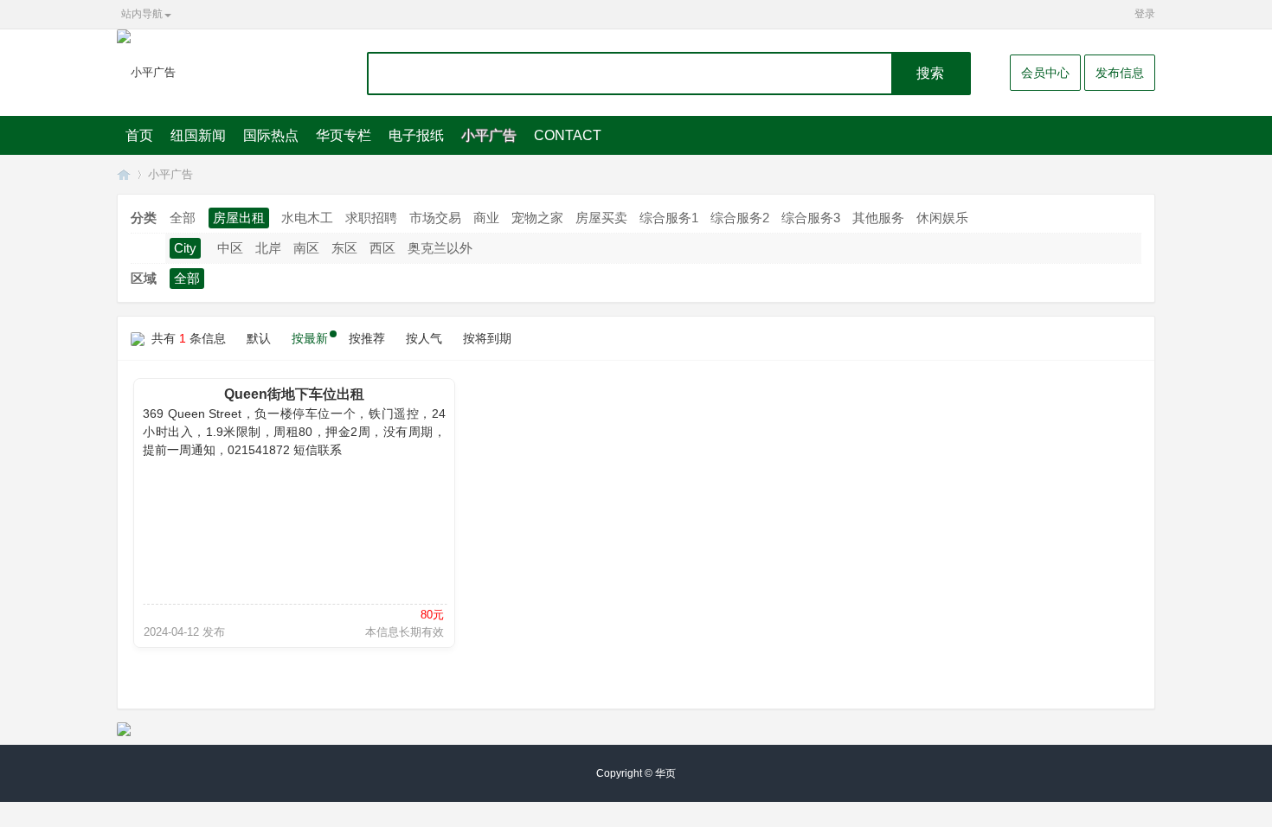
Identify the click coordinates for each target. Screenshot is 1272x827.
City (185, 247)
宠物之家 (537, 217)
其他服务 (878, 217)
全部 (183, 217)
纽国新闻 (198, 135)
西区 (382, 247)
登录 (1144, 14)
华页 (124, 174)
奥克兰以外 (440, 247)
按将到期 (487, 338)
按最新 (310, 338)
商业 (486, 217)
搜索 (930, 73)
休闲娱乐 (942, 217)
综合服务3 (810, 217)
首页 (139, 135)
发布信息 (1119, 73)
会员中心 (1045, 73)
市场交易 (435, 217)
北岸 (268, 247)
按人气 (424, 338)
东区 (344, 247)
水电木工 (307, 217)
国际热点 (271, 135)
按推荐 (367, 338)
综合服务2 (739, 217)
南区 (306, 247)
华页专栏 (343, 135)
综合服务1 (668, 217)
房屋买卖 (601, 217)
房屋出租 (239, 217)
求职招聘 (371, 217)
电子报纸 (416, 135)
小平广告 (489, 135)
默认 (259, 338)
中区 (230, 247)
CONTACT (567, 135)
